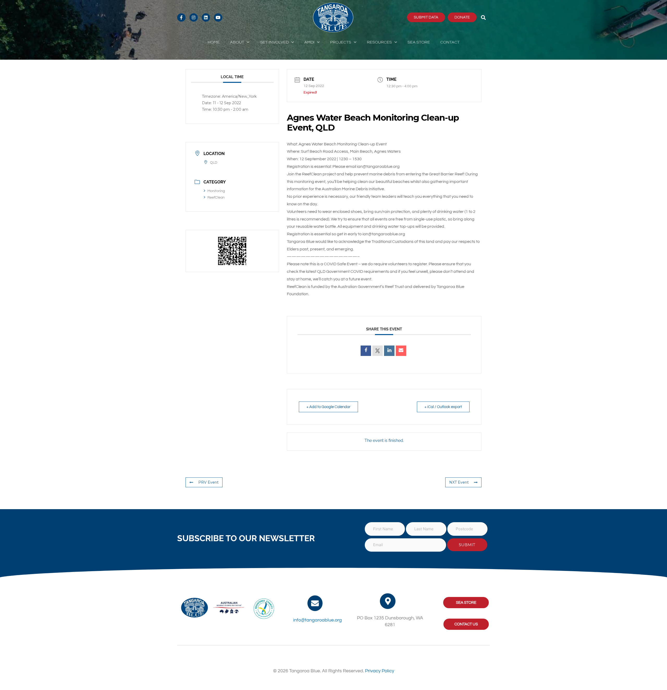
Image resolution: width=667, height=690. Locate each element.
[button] (483, 17)
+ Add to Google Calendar (328, 407)
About (237, 42)
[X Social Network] (377, 351)
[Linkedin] (389, 351)
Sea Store (418, 42)
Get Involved (274, 42)
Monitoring (216, 191)
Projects (340, 42)
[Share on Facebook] (366, 351)
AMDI (309, 42)
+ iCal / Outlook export (443, 407)
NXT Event (459, 482)
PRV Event (208, 482)
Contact (450, 42)
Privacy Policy (379, 670)
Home (214, 42)
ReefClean (216, 197)
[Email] (401, 351)
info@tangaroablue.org (317, 620)
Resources (379, 42)
